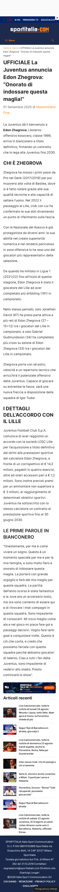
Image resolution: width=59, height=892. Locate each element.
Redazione (26, 881)
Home (6, 48)
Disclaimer (30, 885)
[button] (53, 40)
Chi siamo (10, 881)
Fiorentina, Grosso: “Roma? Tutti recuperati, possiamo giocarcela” (37, 791)
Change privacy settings (46, 889)
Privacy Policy (45, 881)
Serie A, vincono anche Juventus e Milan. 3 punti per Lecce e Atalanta (37, 777)
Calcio (15, 48)
